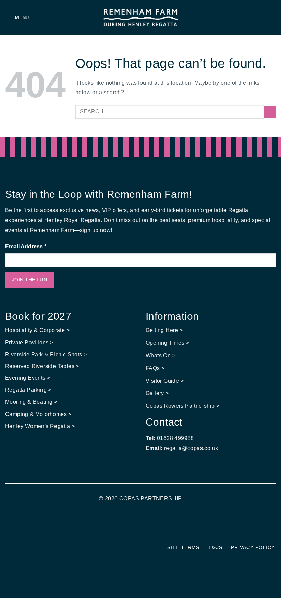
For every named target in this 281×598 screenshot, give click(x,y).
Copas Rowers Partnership (180, 406)
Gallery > (157, 393)
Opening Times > (167, 343)
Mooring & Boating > (31, 402)
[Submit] (270, 112)
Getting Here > (164, 330)
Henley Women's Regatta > (40, 426)
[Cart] (272, 17)
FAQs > (155, 368)
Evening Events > (27, 378)
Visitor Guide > (165, 381)
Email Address (25, 246)
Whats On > (160, 355)
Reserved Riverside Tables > (42, 366)
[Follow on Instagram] (145, 526)
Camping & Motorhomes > (38, 414)
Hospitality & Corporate (35, 330)
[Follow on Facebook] (136, 526)
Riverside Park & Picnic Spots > (46, 354)
